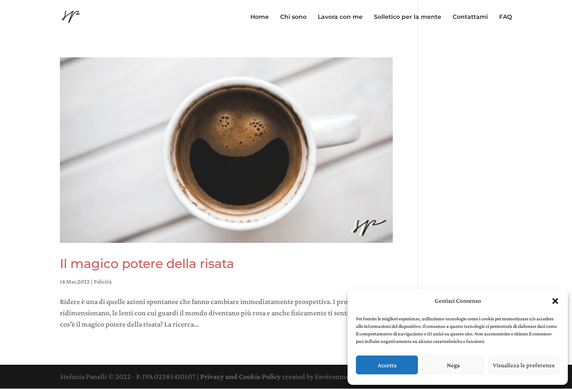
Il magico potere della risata (147, 263)
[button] (555, 301)
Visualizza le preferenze (524, 365)
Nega (453, 365)
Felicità (103, 281)
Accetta (387, 365)
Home (259, 17)
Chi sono (293, 17)
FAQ (505, 17)
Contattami (470, 17)
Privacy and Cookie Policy (240, 376)
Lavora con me (340, 17)
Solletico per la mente (407, 17)
